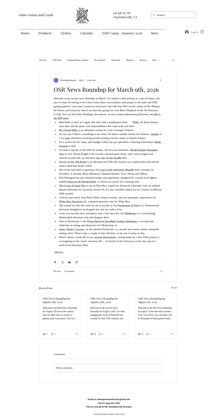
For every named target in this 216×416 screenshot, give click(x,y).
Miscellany (115, 60)
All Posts (42, 60)
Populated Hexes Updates (77, 60)
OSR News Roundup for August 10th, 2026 (104, 300)
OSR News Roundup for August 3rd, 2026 (152, 300)
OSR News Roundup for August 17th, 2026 (56, 300)
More (154, 60)
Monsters (130, 60)
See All (174, 288)
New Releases (100, 60)
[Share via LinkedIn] (69, 262)
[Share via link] (76, 262)
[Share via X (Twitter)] (62, 262)
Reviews (143, 60)
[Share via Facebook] (55, 262)
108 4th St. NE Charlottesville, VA (125, 15)
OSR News (56, 60)
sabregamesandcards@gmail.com (113, 399)
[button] (202, 32)
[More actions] (160, 80)
